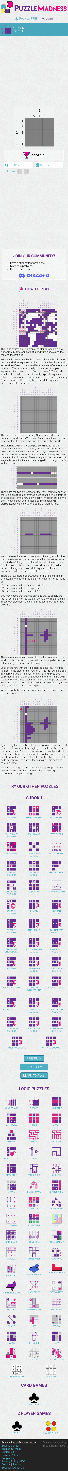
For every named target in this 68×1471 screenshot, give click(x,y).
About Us (18, 1467)
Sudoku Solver (34, 1067)
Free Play (34, 1058)
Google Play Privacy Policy (10, 1460)
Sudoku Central (10, 1445)
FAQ (22, 1461)
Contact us (8, 1451)
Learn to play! (34, 1075)
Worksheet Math (11, 1448)
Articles (6, 1464)
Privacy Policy (10, 1455)
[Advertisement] (34, 71)
